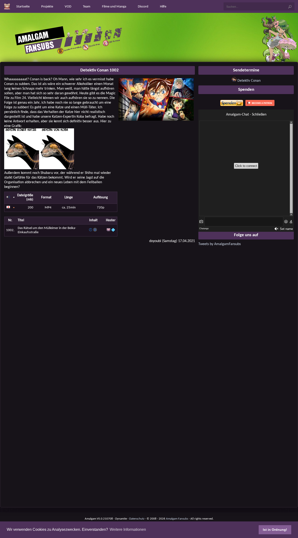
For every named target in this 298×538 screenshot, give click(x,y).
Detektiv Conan (249, 81)
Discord (143, 6)
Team (86, 6)
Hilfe (163, 6)
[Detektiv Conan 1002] (156, 120)
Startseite (23, 6)
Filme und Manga (114, 6)
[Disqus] (99, 306)
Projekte (47, 6)
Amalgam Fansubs (177, 518)
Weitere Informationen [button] (128, 529)
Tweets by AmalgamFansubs (219, 244)
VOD (68, 6)
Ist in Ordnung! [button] (275, 529)
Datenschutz (136, 518)
